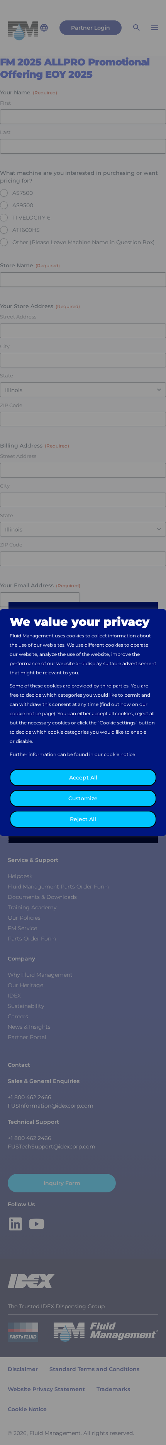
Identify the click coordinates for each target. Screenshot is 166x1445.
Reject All (83, 819)
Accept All (83, 777)
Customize (83, 798)
